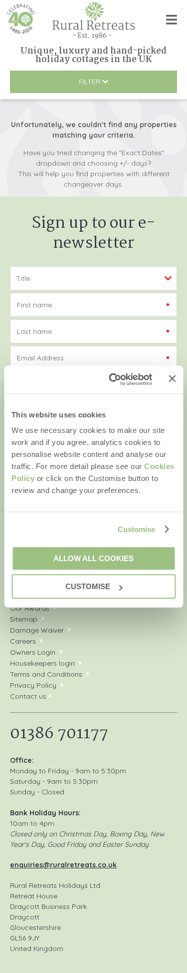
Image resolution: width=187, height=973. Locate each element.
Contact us (28, 696)
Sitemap (23, 619)
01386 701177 (59, 734)
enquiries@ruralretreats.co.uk (63, 864)
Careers (23, 641)
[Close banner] (172, 378)
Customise (137, 529)
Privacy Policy (33, 685)
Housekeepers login (42, 663)
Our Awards (29, 608)
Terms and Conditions (46, 674)
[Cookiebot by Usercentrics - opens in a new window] (113, 379)
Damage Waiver (37, 630)
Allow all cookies (93, 558)
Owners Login (32, 652)
